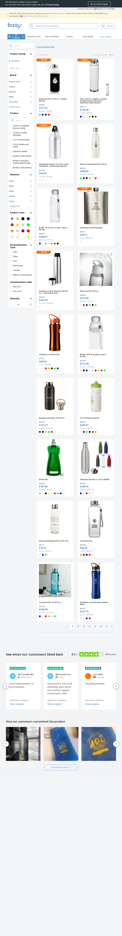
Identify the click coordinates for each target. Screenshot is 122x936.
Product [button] (14, 113)
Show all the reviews (59, 767)
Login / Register (105, 36)
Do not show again (99, 4)
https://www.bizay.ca (56, 13)
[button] (21, 81)
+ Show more (14, 106)
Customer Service (85, 9)
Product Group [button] (17, 53)
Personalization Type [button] (18, 246)
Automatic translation (19, 700)
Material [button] (14, 174)
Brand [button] (13, 75)
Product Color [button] (17, 212)
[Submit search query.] (10, 45)
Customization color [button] (21, 282)
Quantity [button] (14, 298)
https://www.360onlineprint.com (36, 16)
